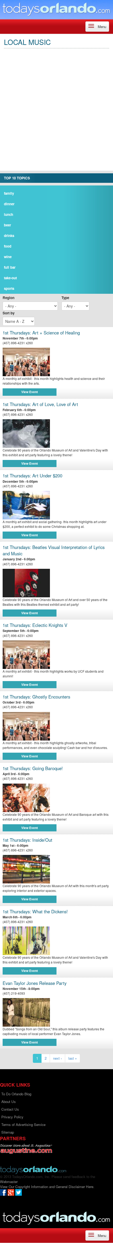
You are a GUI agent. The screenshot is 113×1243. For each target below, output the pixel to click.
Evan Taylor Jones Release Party (34, 983)
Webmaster (8, 1181)
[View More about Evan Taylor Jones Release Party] (56, 1012)
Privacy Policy (12, 1116)
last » (72, 1058)
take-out (10, 277)
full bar (10, 267)
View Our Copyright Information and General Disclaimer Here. (47, 1186)
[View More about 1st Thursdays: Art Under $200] (56, 505)
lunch (8, 214)
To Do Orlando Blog (16, 1093)
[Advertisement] (56, 114)
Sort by (8, 312)
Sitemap (7, 1132)
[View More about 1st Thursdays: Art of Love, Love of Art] (56, 433)
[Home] (56, 9)
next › (57, 1058)
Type (65, 297)
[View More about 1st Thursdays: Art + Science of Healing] (56, 362)
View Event (29, 391)
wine (8, 256)
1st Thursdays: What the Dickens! (35, 912)
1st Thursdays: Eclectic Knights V (35, 625)
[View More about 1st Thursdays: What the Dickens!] (56, 941)
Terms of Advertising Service (23, 1124)
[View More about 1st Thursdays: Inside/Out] (56, 869)
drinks (9, 235)
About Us (8, 1101)
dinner (9, 203)
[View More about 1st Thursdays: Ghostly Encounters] (56, 726)
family (9, 193)
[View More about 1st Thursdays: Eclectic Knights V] (56, 654)
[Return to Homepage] (33, 1169)
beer (7, 224)
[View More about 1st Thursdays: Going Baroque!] (56, 798)
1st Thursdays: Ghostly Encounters (36, 697)
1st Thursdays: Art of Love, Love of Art (40, 404)
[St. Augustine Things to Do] (26, 1149)
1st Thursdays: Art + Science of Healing (41, 333)
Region (8, 297)
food (7, 246)
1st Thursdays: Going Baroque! (33, 768)
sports (9, 288)
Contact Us (10, 1109)
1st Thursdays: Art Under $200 (32, 476)
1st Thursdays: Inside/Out (27, 840)
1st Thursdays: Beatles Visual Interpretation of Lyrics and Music (54, 550)
